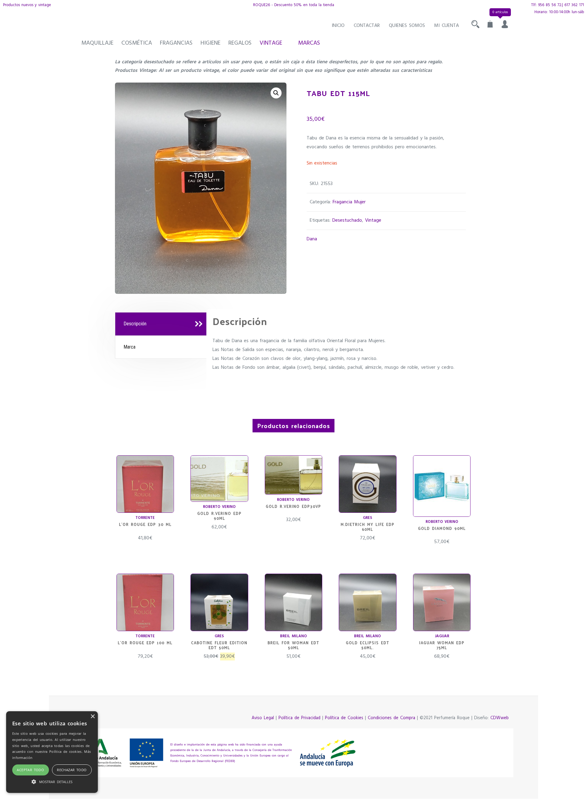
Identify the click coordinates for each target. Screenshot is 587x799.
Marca (129, 347)
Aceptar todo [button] (30, 770)
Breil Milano (293, 636)
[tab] (161, 324)
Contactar (367, 26)
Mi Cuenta (446, 26)
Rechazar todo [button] (72, 770)
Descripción (135, 324)
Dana (312, 239)
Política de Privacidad (299, 718)
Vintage (271, 43)
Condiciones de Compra (391, 718)
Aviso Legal (263, 718)
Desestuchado (347, 220)
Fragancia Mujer (349, 202)
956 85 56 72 (549, 5)
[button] (276, 92)
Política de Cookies (344, 718)
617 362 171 (574, 5)
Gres (367, 518)
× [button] (92, 716)
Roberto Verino (219, 507)
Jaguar (442, 636)
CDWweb (499, 718)
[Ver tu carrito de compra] (490, 26)
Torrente (145, 518)
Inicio (338, 26)
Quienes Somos (407, 26)
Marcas (309, 43)
